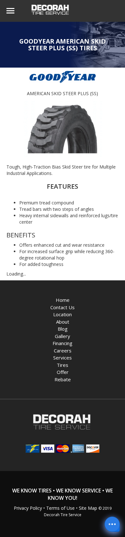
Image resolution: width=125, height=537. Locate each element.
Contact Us (62, 307)
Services (62, 357)
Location (62, 314)
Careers (62, 350)
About (62, 321)
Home (63, 300)
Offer (63, 372)
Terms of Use (60, 508)
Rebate (62, 379)
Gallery (62, 336)
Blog (63, 329)
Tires (62, 365)
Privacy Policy (28, 508)
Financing (62, 343)
